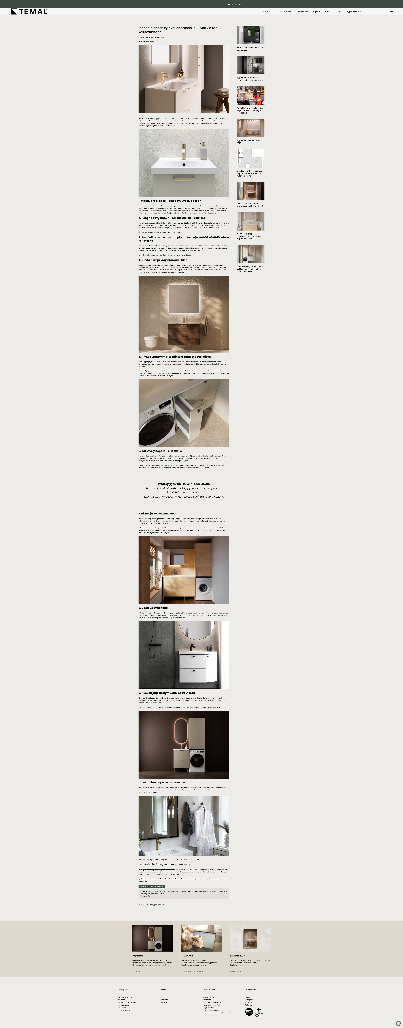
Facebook (248, 997)
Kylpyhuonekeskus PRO (211, 1005)
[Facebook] (229, 4)
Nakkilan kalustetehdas (211, 1010)
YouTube (248, 1002)
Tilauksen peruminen (125, 1010)
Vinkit (152, 42)
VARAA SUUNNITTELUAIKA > (152, 886)
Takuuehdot (122, 1008)
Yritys (163, 997)
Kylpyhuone (145, 42)
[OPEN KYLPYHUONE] (273, 12)
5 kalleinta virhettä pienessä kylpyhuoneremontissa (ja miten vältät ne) (250, 173)
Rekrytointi (165, 1002)
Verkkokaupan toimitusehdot (128, 1002)
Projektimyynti (208, 1008)
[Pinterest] (240, 4)
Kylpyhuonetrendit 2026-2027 (248, 141)
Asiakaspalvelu (208, 997)
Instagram (249, 1000)
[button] (398, 1023)
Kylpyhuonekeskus (215, 1002)
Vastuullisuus (166, 1000)
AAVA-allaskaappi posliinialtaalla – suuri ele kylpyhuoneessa (249, 236)
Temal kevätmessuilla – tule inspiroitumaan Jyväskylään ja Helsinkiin (250, 110)
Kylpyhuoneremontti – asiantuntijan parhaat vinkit (250, 78)
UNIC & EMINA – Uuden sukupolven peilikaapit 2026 (250, 204)
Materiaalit (121, 1000)
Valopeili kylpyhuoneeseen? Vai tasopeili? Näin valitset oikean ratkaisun (250, 269)
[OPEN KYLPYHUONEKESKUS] (362, 12)
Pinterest (248, 1005)
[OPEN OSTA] (330, 12)
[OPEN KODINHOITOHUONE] (292, 12)
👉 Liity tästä (145, 896)
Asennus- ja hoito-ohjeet (127, 997)
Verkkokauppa (208, 1000)
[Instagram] (232, 4)
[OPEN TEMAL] (341, 12)
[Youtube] (236, 4)
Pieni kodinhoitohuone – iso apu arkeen (250, 48)
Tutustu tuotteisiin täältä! (190, 860)
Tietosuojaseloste (124, 1005)
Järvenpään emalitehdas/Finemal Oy (217, 1013)
